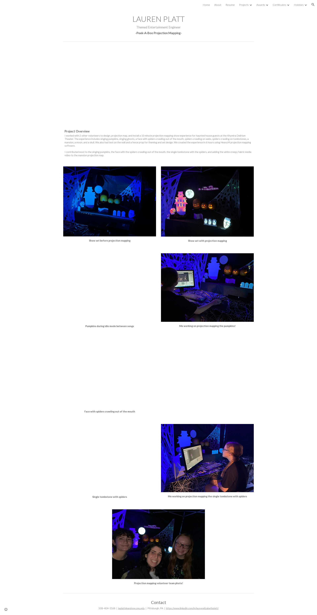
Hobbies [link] (299, 4)
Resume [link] (230, 4)
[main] (158, 24)
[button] (313, 5)
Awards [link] (260, 4)
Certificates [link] (279, 4)
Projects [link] (244, 4)
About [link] (217, 4)
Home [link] (206, 4)
